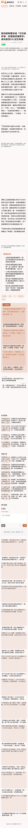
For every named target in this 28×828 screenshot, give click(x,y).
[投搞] (21, 2)
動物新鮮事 (4, 6)
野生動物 (20, 296)
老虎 (10, 296)
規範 (3, 525)
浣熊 (3, 299)
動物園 (4, 296)
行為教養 (18, 6)
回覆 (25, 525)
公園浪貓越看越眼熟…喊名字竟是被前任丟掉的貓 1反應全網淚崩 (15, 259)
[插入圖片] (20, 525)
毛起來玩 (11, 6)
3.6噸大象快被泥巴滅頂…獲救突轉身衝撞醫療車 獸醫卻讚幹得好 (15, 274)
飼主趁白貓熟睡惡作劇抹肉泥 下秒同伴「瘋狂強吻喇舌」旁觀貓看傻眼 (15, 288)
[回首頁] (7, 2)
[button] (18, 2)
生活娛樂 (24, 6)
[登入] (23, 2)
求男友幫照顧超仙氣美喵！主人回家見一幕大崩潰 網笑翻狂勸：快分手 (14, 267)
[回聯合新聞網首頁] (3, 2)
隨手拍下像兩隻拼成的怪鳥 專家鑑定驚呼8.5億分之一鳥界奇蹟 (15, 281)
